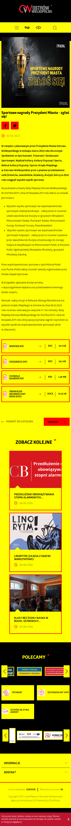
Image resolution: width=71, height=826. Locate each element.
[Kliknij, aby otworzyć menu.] (16, 27)
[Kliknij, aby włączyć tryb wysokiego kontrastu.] (38, 27)
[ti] (34, 801)
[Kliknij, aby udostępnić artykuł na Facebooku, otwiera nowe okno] (5, 125)
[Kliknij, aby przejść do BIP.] (27, 27)
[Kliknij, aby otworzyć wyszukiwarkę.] (54, 27)
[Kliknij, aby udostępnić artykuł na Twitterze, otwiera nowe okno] (15, 125)
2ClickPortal (54, 801)
